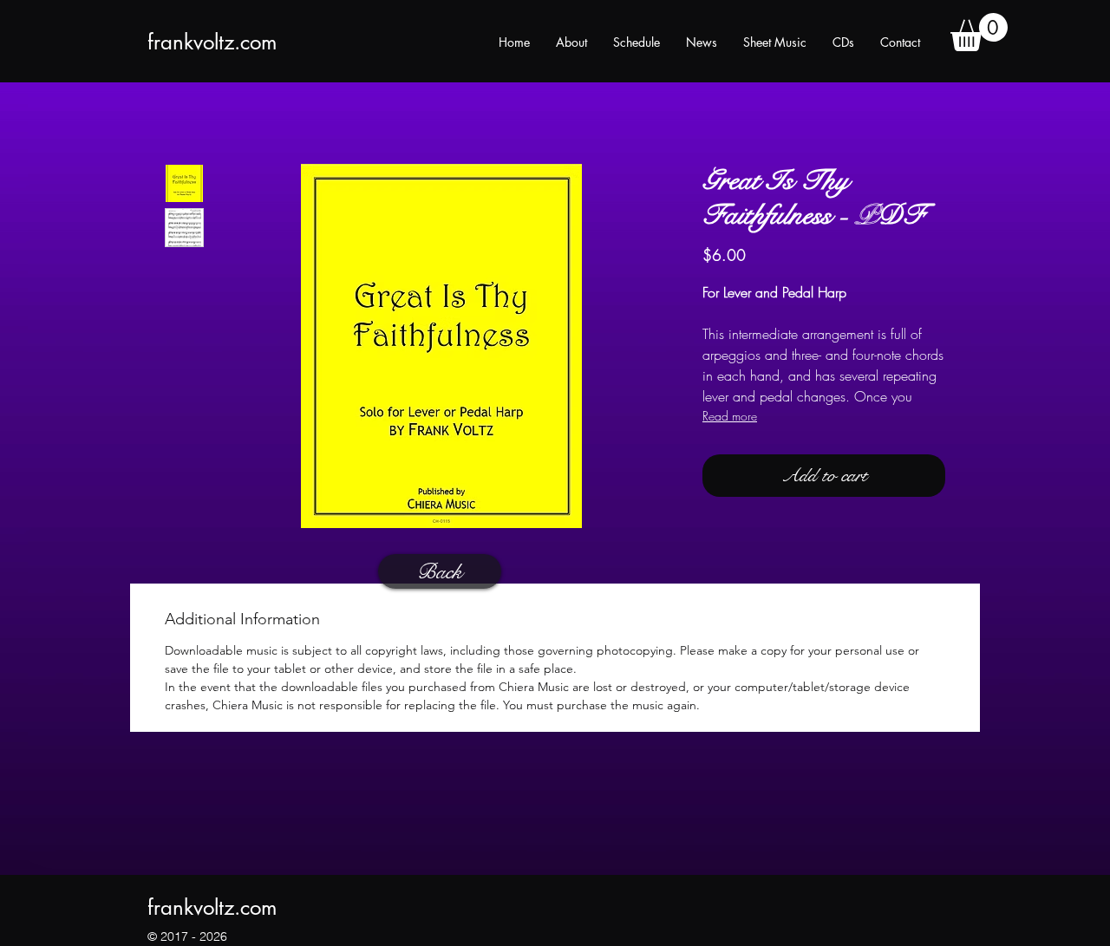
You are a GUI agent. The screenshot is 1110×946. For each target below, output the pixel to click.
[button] (979, 32)
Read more (729, 416)
